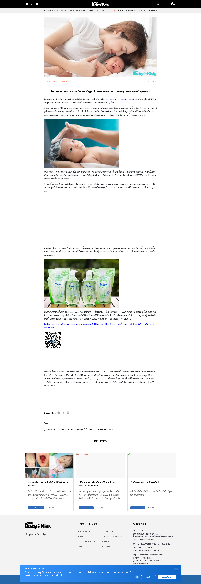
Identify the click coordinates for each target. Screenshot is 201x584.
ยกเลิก (148, 577)
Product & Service (126, 10)
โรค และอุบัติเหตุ (86, 508)
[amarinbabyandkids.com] (100, 4)
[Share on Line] (68, 412)
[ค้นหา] (158, 4)
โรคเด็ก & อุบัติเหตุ (35, 508)
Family (92, 10)
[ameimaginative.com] (173, 3)
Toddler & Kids (77, 10)
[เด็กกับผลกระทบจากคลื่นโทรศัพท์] (152, 465)
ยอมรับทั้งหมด (167, 577)
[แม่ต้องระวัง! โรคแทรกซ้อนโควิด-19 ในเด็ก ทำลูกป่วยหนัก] (49, 465)
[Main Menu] (165, 4)
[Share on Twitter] (63, 412)
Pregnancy (49, 10)
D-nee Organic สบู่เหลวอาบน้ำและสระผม (100, 429)
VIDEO (142, 10)
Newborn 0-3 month (59, 81)
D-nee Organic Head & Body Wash (72, 429)
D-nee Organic (50, 429)
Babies (62, 10)
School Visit (106, 10)
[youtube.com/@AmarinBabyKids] (36, 4)
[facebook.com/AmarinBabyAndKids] (27, 4)
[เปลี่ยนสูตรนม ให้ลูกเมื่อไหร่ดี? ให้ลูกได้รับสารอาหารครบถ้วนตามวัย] (100, 465)
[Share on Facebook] (58, 412)
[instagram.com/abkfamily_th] (32, 4)
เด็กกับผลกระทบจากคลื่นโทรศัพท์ (144, 482)
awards (153, 10)
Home (46, 81)
